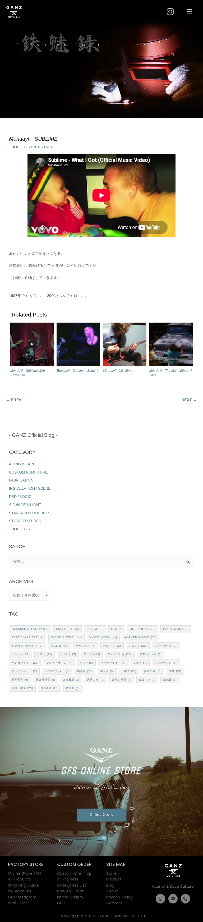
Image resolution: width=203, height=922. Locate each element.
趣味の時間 (122, 679)
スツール (21, 654)
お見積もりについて (27, 646)
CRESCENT (67, 629)
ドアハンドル (150, 654)
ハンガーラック (25, 662)
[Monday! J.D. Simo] (124, 345)
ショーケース (165, 646)
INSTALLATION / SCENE (29, 488)
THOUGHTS (19, 147)
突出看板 (71, 679)
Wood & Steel (66, 637)
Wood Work (103, 637)
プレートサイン (59, 662)
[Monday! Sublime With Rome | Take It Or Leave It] (32, 345)
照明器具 (20, 679)
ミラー (140, 662)
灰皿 (175, 671)
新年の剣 (153, 671)
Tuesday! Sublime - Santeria (78, 371)
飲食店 (73, 688)
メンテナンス (165, 662)
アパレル (59, 646)
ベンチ (86, 662)
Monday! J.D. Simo (117, 371)
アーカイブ (101, 581)
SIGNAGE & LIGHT (25, 505)
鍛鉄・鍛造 (22, 688)
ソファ (44, 654)
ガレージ (112, 646)
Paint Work (175, 629)
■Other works (140, 637)
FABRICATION (21, 480)
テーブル (92, 654)
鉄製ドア (147, 679)
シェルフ (137, 646)
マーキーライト (113, 662)
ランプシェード (24, 671)
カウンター (86, 646)
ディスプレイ (120, 654)
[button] (189, 12)
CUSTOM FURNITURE (28, 472)
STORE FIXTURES (25, 521)
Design (95, 629)
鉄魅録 (170, 679)
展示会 (107, 671)
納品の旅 (96, 679)
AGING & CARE (22, 464)
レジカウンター (57, 671)
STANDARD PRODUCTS (29, 513)
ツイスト (67, 654)
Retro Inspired (28, 637)
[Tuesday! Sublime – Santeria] (78, 345)
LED (116, 629)
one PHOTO (143, 629)
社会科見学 (45, 679)
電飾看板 (49, 688)
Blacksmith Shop (30, 629)
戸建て (128, 671)
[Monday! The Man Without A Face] (171, 345)
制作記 (85, 671)
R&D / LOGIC (20, 497)
